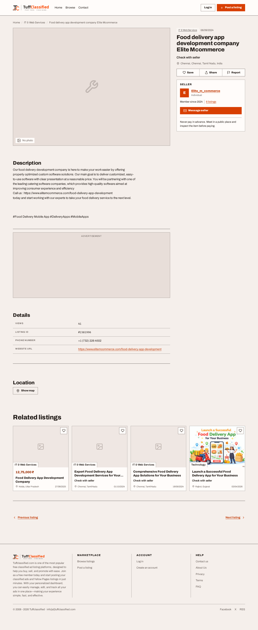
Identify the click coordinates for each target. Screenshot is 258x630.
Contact (83, 7)
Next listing (233, 517)
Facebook (225, 609)
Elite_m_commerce (205, 91)
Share (213, 72)
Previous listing (28, 517)
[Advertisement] (91, 267)
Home (58, 7)
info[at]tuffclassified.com (61, 609)
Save (190, 72)
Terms (199, 580)
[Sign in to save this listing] (63, 430)
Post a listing (84, 567)
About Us (201, 567)
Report (235, 72)
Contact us (202, 561)
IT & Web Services (187, 30)
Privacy (200, 574)
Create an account (146, 567)
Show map (27, 390)
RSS (242, 609)
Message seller (198, 110)
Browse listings (86, 561)
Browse (70, 7)
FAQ (198, 586)
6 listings (211, 101)
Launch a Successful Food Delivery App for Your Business (215, 473)
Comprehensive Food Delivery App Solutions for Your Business (157, 473)
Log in (208, 7)
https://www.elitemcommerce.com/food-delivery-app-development (119, 349)
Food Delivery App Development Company (40, 479)
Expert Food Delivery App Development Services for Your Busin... (97, 475)
